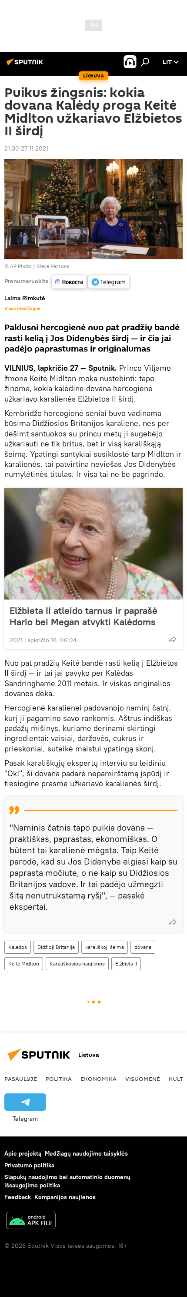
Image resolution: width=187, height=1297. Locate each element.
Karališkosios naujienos (77, 963)
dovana (142, 947)
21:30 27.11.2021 (26, 148)
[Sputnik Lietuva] (26, 65)
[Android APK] (30, 1221)
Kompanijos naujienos (65, 1197)
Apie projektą (22, 1153)
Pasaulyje (20, 1079)
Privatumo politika (29, 1165)
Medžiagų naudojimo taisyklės (86, 1153)
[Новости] (69, 281)
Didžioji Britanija (56, 947)
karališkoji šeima (104, 947)
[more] (172, 639)
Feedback (17, 1197)
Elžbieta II (126, 963)
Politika (59, 1079)
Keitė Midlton (23, 963)
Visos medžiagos (22, 308)
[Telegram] (108, 281)
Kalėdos (17, 947)
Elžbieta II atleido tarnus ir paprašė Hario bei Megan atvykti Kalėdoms (83, 616)
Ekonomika (98, 1079)
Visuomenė (142, 1079)
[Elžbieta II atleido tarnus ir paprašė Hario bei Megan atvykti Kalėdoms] (93, 544)
